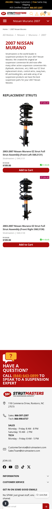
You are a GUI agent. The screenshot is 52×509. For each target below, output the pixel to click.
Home (5, 29)
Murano (33, 35)
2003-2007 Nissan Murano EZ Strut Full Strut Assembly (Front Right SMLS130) (24, 227)
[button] (43, 13)
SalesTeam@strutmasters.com (24, 450)
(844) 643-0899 (26, 375)
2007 (43, 35)
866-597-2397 (36, 7)
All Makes (8, 35)
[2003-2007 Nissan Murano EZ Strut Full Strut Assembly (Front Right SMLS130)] (26, 199)
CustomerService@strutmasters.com (27, 447)
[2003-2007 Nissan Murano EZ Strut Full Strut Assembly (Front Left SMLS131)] (26, 124)
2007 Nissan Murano (18, 29)
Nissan (21, 35)
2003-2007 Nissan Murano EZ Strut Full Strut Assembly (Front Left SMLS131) (24, 153)
